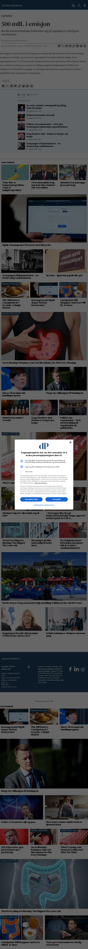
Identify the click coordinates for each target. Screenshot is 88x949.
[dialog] (44, 475)
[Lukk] (70, 442)
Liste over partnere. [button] (40, 483)
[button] (44, 471)
